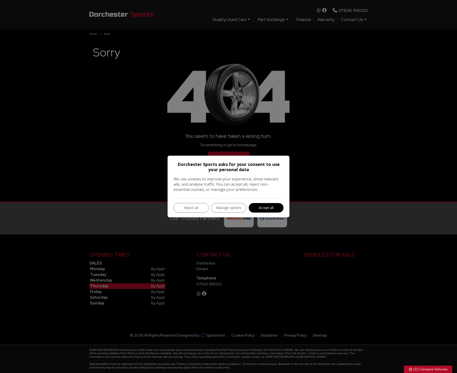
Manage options (228, 207)
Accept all (266, 207)
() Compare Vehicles (430, 369)
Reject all (191, 207)
